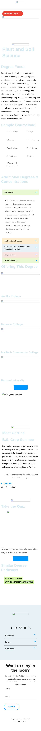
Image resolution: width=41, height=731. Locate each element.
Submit (11, 707)
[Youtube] (25, 628)
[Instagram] (20, 628)
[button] (6, 4)
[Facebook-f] (11, 628)
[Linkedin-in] (16, 628)
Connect (9, 648)
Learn (8, 642)
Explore (9, 635)
